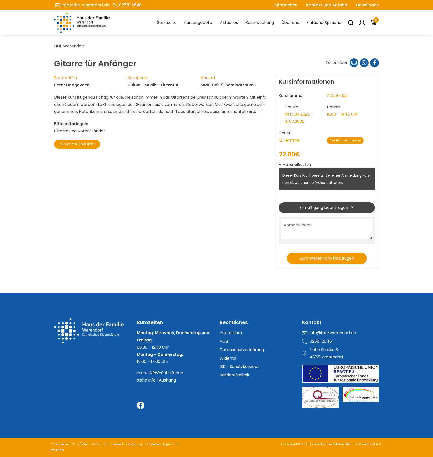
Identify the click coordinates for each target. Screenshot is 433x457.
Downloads (367, 5)
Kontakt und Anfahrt (327, 5)
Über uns (290, 22)
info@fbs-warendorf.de (86, 5)
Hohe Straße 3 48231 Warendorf (326, 353)
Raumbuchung (259, 22)
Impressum (231, 333)
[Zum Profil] (362, 23)
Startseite (167, 22)
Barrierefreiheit (235, 375)
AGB (224, 341)
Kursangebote (198, 22)
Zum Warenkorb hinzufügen (327, 258)
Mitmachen (286, 5)
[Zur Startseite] (92, 330)
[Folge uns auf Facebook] (140, 405)
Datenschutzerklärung (242, 350)
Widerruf (228, 358)
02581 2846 (130, 5)
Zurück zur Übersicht (77, 144)
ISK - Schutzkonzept (239, 366)
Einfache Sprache (323, 22)
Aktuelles (229, 22)
